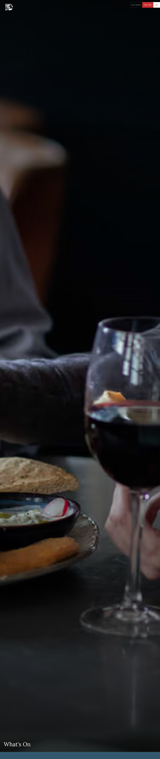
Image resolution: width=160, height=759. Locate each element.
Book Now (147, 5)
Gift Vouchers (136, 5)
